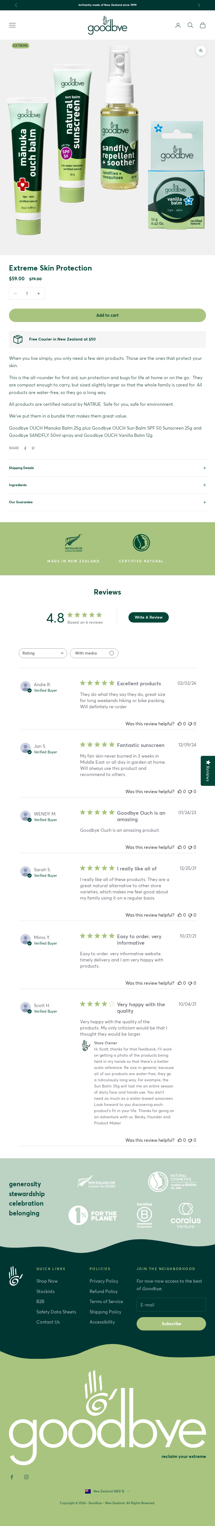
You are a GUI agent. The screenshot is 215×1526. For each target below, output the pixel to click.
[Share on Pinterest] (33, 448)
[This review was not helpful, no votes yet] (190, 723)
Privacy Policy (104, 1281)
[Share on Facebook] (25, 448)
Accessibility (102, 1322)
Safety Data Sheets (56, 1312)
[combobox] (43, 653)
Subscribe (171, 1323)
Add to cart (107, 315)
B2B (40, 1301)
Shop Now (47, 1281)
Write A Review (149, 617)
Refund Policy (104, 1291)
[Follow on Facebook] (12, 1477)
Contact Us (48, 1322)
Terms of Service (106, 1301)
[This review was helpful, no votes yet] (180, 723)
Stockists (45, 1291)
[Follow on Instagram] (26, 1477)
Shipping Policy (105, 1312)
